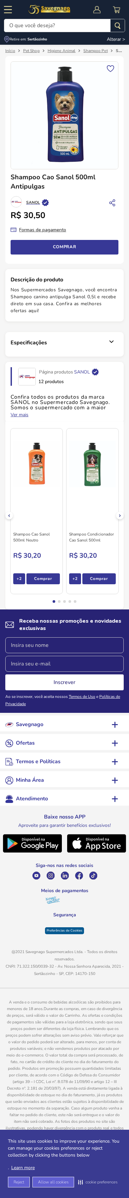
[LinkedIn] (64, 875)
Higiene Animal (62, 50)
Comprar (64, 247)
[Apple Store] (96, 851)
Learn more (23, 1168)
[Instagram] (50, 875)
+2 (19, 578)
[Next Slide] (120, 515)
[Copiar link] (112, 202)
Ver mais (19, 415)
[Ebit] (47, 928)
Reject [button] (19, 1182)
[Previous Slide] (9, 515)
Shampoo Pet (95, 50)
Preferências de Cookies (64, 943)
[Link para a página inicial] (10, 50)
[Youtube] (36, 875)
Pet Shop (31, 50)
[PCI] (64, 924)
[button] (98, 1182)
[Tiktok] (93, 875)
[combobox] (64, 25)
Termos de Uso (82, 696)
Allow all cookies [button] (53, 1182)
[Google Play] (32, 851)
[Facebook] (78, 875)
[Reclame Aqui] (81, 928)
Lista (110, 68)
